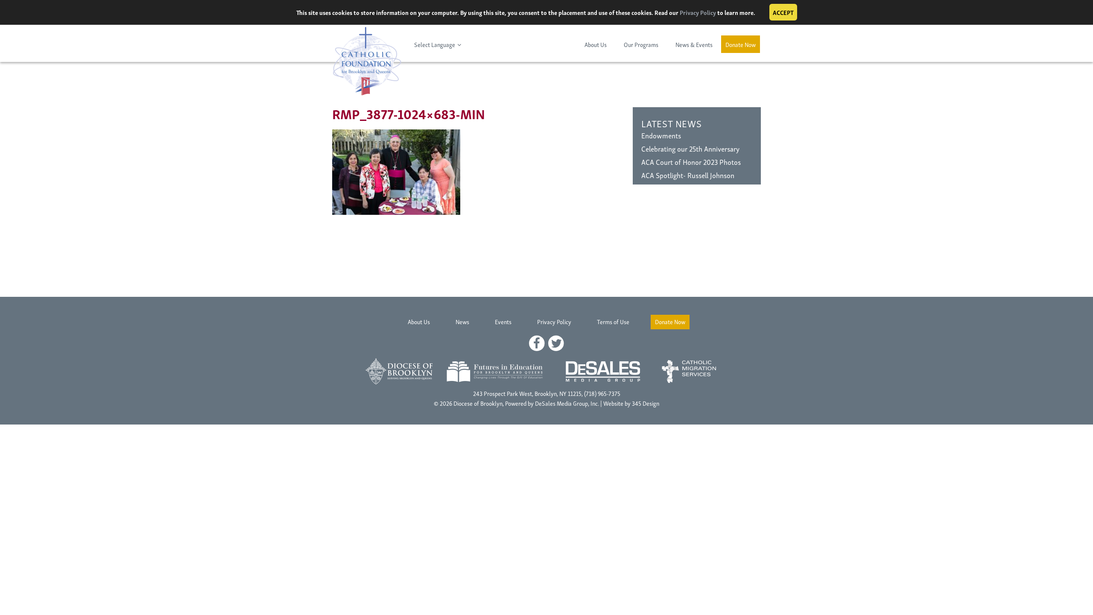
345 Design (645, 403)
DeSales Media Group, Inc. (567, 403)
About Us (595, 44)
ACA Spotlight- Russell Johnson (687, 175)
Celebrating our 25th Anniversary (690, 148)
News (462, 321)
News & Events (694, 44)
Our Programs (641, 44)
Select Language (434, 44)
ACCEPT (783, 12)
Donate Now (740, 44)
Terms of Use (613, 321)
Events (503, 321)
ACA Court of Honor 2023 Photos (691, 161)
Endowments (661, 135)
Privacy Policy (698, 12)
